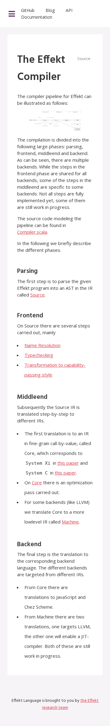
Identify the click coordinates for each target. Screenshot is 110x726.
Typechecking (38, 355)
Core (37, 482)
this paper (68, 463)
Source (37, 295)
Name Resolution (42, 345)
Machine (70, 522)
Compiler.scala (32, 232)
